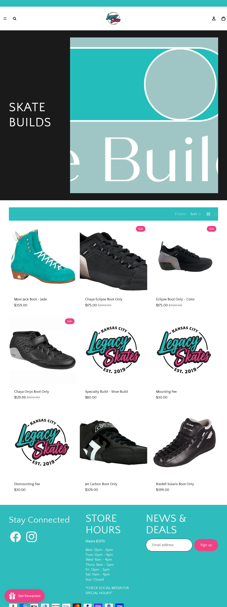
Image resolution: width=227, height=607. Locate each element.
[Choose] (69, 285)
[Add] (140, 377)
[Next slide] (69, 258)
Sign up (206, 545)
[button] (195, 214)
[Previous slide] (15, 258)
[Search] (15, 18)
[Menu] (5, 19)
